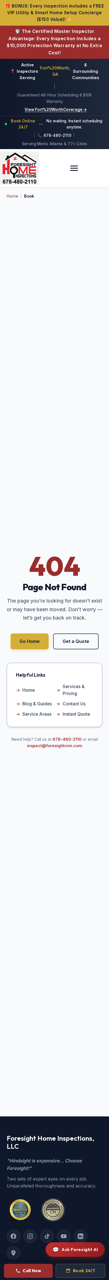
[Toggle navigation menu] (74, 168)
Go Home (30, 641)
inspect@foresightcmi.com (54, 745)
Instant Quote (73, 714)
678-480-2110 (67, 739)
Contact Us (71, 703)
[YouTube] (63, 1236)
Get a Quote (76, 641)
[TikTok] (47, 1236)
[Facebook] (13, 1236)
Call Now (32, 1270)
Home (12, 196)
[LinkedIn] (80, 1236)
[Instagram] (30, 1236)
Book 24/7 (84, 1270)
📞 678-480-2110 (54, 135)
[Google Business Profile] (13, 1253)
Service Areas (33, 714)
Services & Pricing (70, 690)
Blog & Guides (34, 703)
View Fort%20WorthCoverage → (56, 109)
